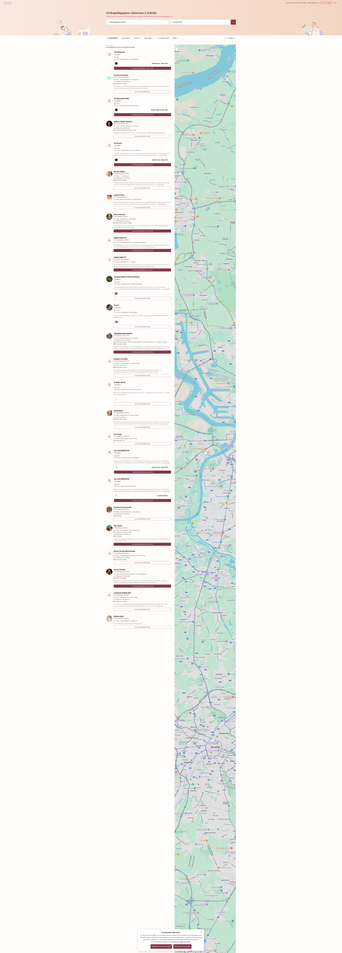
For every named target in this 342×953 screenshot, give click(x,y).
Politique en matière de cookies (181, 942)
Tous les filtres (113, 38)
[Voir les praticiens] (142, 293)
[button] (213, 740)
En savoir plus (163, 155)
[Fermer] (201, 932)
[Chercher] (233, 22)
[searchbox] (137, 22)
